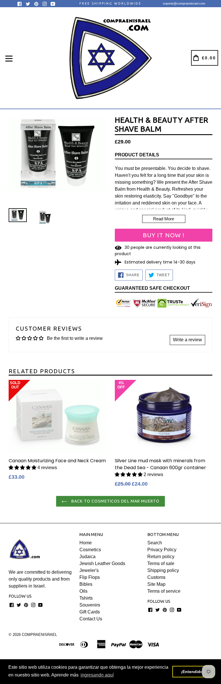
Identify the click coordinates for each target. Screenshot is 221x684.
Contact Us (90, 618)
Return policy (160, 556)
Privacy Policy (161, 549)
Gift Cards (89, 611)
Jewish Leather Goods (102, 563)
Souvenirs (89, 604)
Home (85, 542)
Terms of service (163, 591)
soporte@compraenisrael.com (184, 3)
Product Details (137, 154)
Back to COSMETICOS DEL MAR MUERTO (114, 501)
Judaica (87, 556)
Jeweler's (89, 570)
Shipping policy (163, 570)
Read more (163, 218)
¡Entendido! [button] (192, 671)
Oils (83, 591)
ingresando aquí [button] (97, 674)
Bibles (85, 584)
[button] (23, 467)
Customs (156, 577)
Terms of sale (160, 563)
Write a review (187, 339)
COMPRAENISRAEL (39, 634)
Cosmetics (90, 549)
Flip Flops (89, 577)
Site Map (156, 584)
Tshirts (86, 598)
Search (154, 542)
